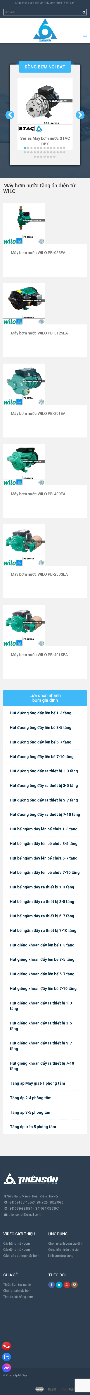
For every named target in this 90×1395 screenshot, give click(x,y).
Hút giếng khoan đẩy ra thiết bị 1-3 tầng (41, 1006)
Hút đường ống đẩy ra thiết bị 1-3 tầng (44, 771)
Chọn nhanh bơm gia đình (65, 1243)
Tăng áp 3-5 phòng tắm (31, 1112)
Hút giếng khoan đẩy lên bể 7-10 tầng (43, 988)
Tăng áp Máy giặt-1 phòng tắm (37, 1083)
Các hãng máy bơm (16, 1243)
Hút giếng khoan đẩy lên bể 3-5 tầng (42, 959)
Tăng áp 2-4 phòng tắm (31, 1098)
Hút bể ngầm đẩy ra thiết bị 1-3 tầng (42, 887)
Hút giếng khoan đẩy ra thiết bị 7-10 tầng (42, 1066)
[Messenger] (6, 1367)
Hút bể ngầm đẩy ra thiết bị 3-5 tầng (42, 901)
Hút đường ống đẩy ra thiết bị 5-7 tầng (44, 800)
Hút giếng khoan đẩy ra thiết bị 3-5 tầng (41, 1026)
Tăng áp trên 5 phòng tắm (33, 1126)
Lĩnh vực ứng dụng (60, 1255)
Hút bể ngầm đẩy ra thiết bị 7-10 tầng (43, 930)
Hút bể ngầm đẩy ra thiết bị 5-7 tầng (42, 916)
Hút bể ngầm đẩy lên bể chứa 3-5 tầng (44, 843)
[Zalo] (6, 1357)
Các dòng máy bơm (16, 1249)
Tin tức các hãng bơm (18, 1297)
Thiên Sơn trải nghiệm (18, 1284)
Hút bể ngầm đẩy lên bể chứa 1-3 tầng (44, 829)
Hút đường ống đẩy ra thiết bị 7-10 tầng (45, 814)
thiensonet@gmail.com (25, 1214)
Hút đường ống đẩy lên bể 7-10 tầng (42, 756)
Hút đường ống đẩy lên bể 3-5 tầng (40, 727)
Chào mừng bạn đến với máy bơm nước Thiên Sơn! (45, 2)
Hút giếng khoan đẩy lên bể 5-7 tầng (42, 974)
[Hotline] (6, 1346)
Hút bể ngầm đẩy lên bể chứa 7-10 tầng (45, 872)
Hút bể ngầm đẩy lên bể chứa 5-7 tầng (44, 858)
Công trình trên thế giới (63, 1249)
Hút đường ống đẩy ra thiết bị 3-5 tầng (44, 785)
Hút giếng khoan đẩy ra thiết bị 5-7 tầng (41, 1046)
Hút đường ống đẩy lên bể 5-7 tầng (40, 742)
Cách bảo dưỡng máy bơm (21, 1255)
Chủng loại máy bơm (17, 1290)
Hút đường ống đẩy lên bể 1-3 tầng (40, 713)
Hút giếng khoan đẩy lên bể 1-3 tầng (42, 945)
